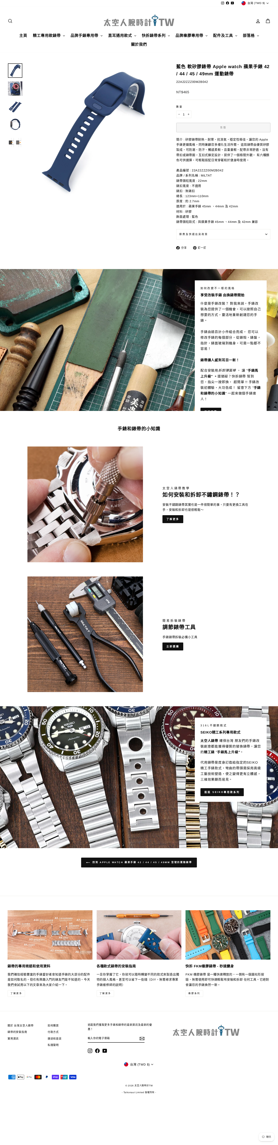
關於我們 (139, 44)
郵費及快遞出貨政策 (193, 234)
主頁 (23, 35)
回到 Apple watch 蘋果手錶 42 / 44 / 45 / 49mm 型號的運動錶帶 (141, 862)
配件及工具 (223, 35)
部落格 (249, 35)
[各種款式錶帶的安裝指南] (139, 935)
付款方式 (53, 1032)
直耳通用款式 (120, 35)
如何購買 (53, 1025)
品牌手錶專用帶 (85, 35)
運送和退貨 (55, 1038)
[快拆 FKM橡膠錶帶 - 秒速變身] (228, 935)
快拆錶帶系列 (154, 35)
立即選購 (172, 646)
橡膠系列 (194, 993)
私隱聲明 (53, 1045)
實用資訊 (13, 1038)
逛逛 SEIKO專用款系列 (222, 792)
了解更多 (172, 519)
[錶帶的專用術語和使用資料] (50, 935)
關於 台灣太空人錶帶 (21, 1025)
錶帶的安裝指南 (17, 1032)
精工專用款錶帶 (47, 35)
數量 (179, 106)
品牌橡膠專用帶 (190, 35)
